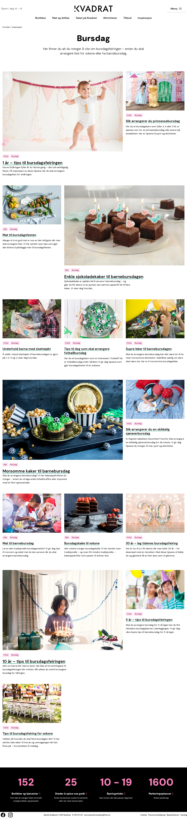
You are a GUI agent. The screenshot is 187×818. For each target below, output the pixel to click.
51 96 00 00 (77, 815)
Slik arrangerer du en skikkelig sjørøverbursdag (148, 431)
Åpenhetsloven (173, 815)
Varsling (183, 815)
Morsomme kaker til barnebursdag (36, 471)
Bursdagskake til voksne (82, 543)
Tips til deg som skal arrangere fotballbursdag (87, 351)
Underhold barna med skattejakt (27, 349)
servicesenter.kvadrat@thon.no (97, 815)
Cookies (143, 815)
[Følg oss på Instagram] (10, 815)
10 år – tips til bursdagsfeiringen (34, 661)
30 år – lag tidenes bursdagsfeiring (152, 543)
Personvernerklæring (156, 815)
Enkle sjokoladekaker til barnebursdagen (103, 276)
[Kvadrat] (93, 9)
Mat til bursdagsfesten (19, 235)
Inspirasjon (17, 27)
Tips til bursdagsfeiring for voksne (28, 733)
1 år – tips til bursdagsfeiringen (32, 162)
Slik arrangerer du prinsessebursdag (153, 121)
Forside (6, 27)
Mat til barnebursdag (18, 543)
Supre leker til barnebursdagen (149, 349)
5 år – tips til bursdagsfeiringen (149, 620)
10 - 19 (11, 8)
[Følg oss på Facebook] (3, 815)
